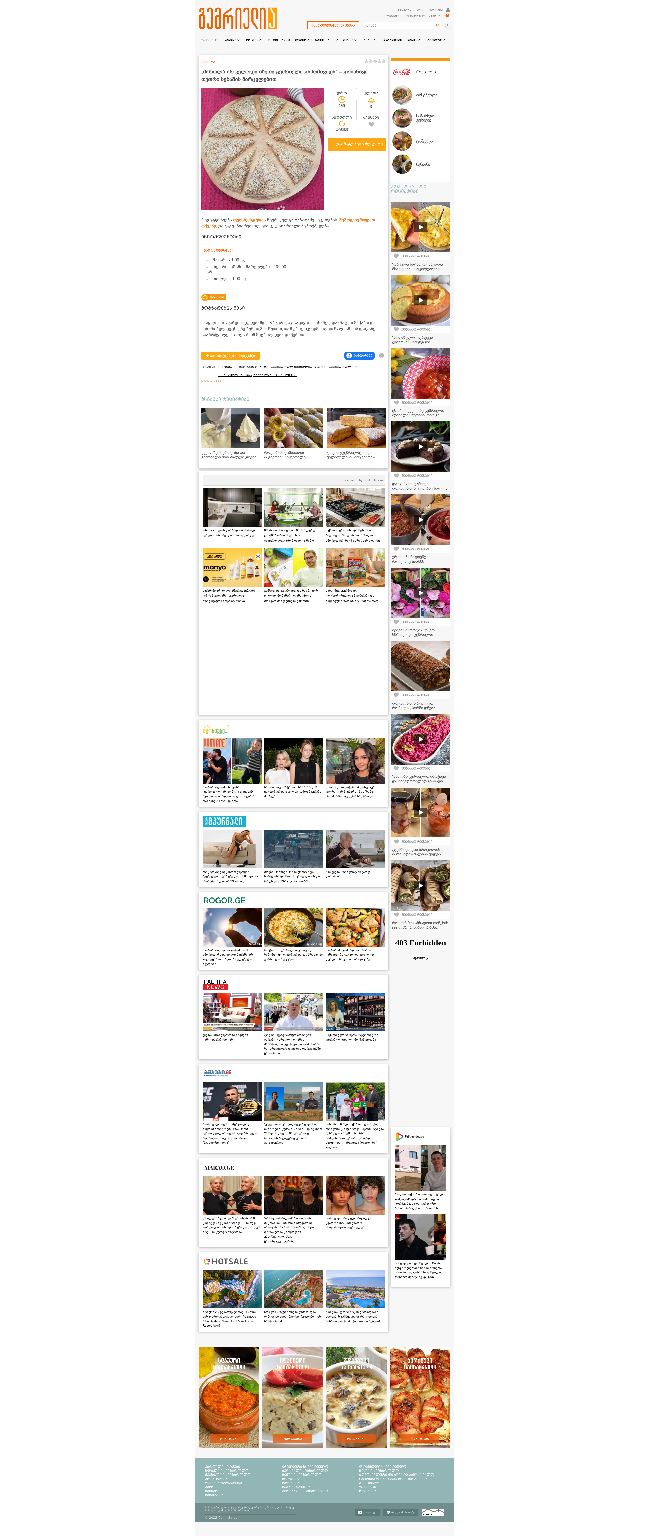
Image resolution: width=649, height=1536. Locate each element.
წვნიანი (212, 1491)
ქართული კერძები (222, 1466)
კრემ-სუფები (217, 1479)
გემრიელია (228, 367)
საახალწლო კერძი (311, 367)
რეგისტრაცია (430, 10)
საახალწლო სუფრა (235, 375)
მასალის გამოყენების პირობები (227, 1510)
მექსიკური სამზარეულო (228, 1475)
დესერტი (367, 1487)
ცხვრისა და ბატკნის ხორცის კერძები (394, 1479)
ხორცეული (292, 1479)
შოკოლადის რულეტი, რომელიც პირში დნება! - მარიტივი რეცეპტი (415, 708)
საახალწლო (282, 367)
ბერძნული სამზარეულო (305, 1470)
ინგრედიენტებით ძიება (333, 25)
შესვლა (404, 10)
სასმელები (215, 1495)
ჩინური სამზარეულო (302, 1475)
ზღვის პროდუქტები (223, 1483)
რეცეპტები (229, 1439)
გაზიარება (363, 355)
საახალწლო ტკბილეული (275, 375)
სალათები (291, 1483)
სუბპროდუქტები (297, 1487)
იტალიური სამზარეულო (305, 1466)
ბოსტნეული (370, 1483)
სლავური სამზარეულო (227, 1470)
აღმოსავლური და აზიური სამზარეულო (396, 1475)
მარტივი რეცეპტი (254, 367)
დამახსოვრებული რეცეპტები (415, 16)
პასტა (210, 1487)
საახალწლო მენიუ (345, 367)
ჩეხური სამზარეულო (379, 1470)
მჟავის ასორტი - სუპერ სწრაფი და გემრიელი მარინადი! (413, 635)
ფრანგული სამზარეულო (382, 1466)
